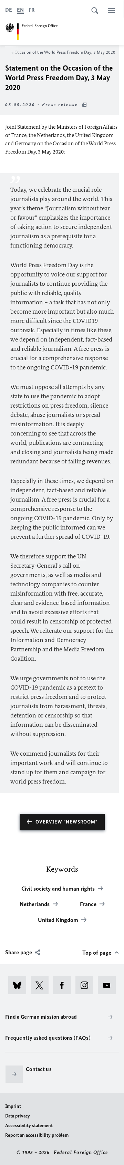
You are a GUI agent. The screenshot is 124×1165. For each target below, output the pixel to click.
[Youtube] (109, 985)
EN (20, 10)
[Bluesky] (19, 985)
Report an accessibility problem (37, 1135)
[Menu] (111, 10)
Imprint (13, 1106)
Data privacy (17, 1116)
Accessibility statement (29, 1126)
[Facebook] (64, 985)
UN (81, 556)
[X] (42, 985)
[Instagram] (86, 985)
